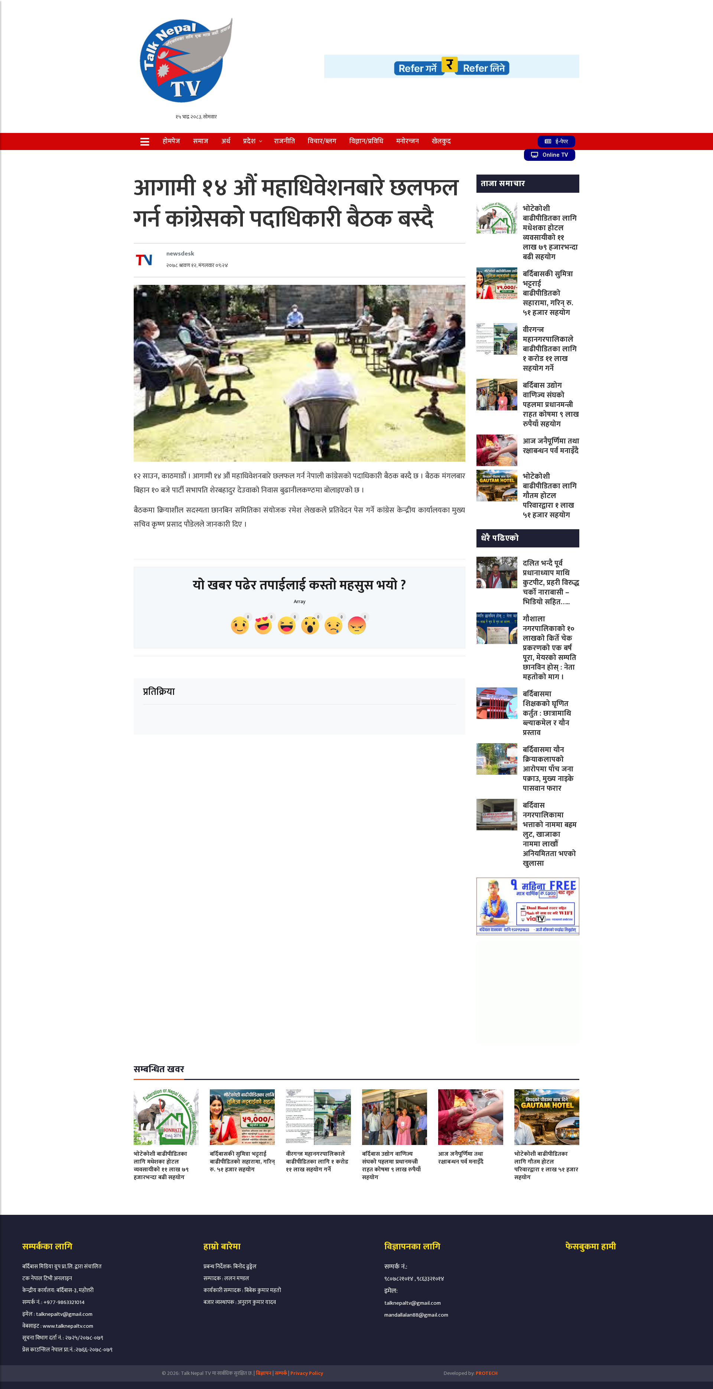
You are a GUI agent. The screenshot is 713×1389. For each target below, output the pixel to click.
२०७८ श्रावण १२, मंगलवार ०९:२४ (197, 265)
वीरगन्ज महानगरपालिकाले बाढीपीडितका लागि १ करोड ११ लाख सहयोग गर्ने (550, 349)
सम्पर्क (281, 1373)
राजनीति (284, 141)
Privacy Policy (306, 1373)
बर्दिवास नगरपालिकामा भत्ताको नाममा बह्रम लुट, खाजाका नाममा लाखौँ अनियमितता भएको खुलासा (550, 834)
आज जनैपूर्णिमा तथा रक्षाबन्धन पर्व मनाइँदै (551, 446)
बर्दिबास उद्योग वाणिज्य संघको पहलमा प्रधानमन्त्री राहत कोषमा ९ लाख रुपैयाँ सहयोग (551, 404)
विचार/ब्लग (322, 141)
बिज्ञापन (263, 1373)
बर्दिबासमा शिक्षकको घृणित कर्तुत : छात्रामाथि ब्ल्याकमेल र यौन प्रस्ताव (547, 713)
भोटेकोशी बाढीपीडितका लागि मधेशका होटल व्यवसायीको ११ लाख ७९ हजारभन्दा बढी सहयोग (550, 232)
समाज (200, 141)
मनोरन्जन (407, 141)
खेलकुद (441, 141)
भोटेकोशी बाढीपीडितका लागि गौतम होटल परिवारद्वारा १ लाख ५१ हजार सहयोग (550, 495)
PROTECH (487, 1373)
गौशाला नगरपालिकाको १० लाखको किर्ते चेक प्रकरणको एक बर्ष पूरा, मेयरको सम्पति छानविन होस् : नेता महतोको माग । (549, 648)
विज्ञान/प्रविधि (366, 141)
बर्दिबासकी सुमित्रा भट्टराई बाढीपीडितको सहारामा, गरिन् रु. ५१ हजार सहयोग (548, 293)
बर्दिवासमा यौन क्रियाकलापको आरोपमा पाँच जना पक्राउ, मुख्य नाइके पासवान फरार (548, 769)
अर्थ (225, 141)
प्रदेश (249, 141)
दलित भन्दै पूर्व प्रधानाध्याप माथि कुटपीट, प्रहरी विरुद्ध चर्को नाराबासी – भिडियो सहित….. (551, 582)
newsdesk (180, 253)
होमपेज (171, 141)
